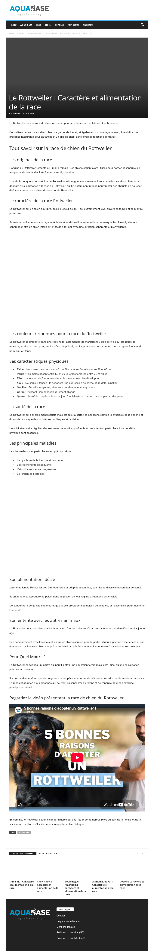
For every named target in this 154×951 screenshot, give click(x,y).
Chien (48, 24)
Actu (14, 24)
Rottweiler (24, 832)
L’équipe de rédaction (68, 921)
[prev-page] (138, 854)
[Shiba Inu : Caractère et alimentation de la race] (21, 869)
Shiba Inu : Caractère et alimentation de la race (21, 885)
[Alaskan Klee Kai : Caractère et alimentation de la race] (104, 869)
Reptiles (59, 24)
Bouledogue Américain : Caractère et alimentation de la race (75, 888)
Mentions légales (66, 926)
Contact (61, 915)
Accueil (12, 33)
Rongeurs (73, 24)
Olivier (16, 113)
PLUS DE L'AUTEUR (48, 853)
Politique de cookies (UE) (70, 932)
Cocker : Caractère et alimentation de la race (132, 885)
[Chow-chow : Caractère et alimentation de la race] (49, 869)
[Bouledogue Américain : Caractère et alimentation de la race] (77, 869)
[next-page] (142, 854)
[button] (142, 25)
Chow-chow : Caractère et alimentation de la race (47, 886)
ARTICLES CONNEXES (22, 853)
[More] (99, 842)
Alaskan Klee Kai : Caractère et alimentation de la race (103, 886)
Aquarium (26, 24)
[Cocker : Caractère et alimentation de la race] (132, 869)
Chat (38, 24)
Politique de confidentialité (71, 938)
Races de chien (34, 33)
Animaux (88, 24)
